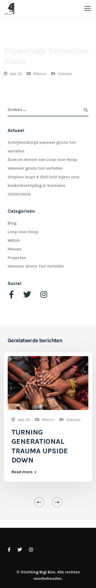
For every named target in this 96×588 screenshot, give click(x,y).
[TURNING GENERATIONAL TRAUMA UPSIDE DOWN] (48, 382)
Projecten (17, 257)
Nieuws (65, 73)
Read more (22, 472)
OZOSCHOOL (19, 194)
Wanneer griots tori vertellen (35, 168)
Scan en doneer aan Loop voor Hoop (42, 159)
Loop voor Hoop (23, 231)
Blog (12, 223)
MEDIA (14, 240)
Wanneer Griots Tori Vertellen (36, 266)
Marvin (39, 73)
